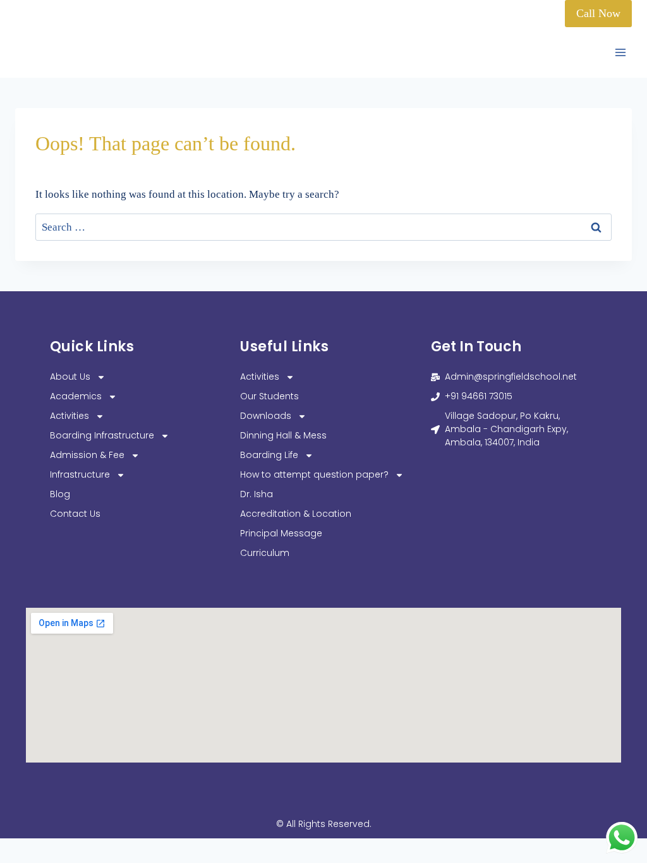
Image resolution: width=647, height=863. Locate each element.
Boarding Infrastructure (102, 435)
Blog (60, 494)
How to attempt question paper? (314, 474)
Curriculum (264, 552)
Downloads (265, 415)
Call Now (598, 13)
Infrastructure (80, 474)
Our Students (269, 396)
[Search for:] (323, 227)
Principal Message (281, 533)
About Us (70, 376)
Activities (69, 415)
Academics (76, 396)
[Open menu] (620, 53)
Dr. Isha (256, 494)
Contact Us (75, 513)
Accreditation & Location (295, 513)
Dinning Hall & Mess (283, 435)
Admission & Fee (87, 455)
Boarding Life (269, 455)
